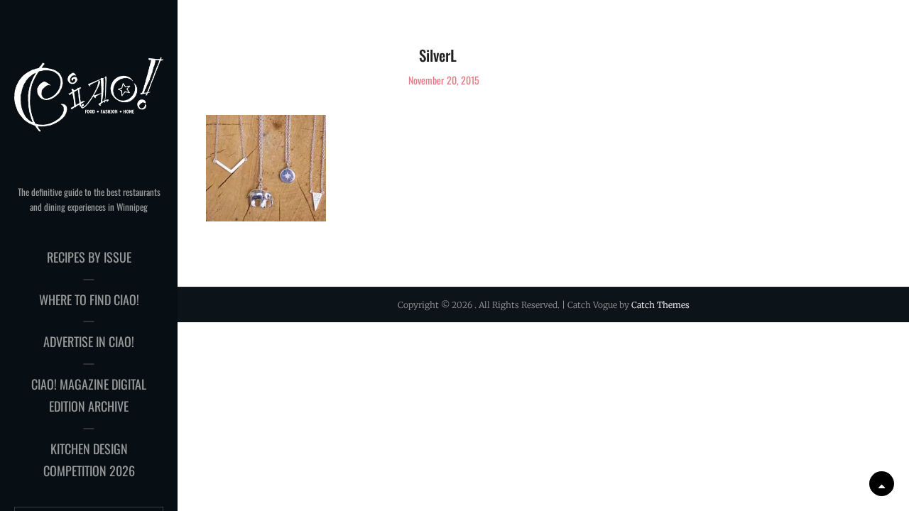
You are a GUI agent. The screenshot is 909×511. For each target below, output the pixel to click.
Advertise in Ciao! (88, 341)
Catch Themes (660, 305)
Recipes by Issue (89, 257)
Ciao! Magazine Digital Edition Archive (88, 395)
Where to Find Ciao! (89, 299)
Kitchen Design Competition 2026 (89, 459)
